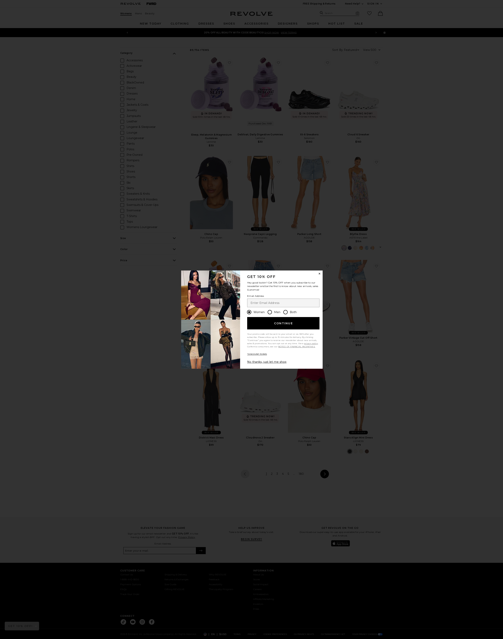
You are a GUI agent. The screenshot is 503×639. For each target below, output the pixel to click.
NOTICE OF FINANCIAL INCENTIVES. (296, 346)
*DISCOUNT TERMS (257, 354)
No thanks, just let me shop (266, 362)
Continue (283, 323)
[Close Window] (319, 273)
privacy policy (311, 343)
